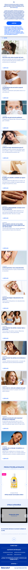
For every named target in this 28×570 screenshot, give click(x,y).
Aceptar (14, 23)
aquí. (17, 7)
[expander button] (14, 539)
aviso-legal (9, 554)
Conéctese (13, 545)
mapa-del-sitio (17, 554)
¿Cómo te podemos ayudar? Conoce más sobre (14, 558)
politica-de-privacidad (19, 552)
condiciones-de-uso (8, 552)
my (13, 563)
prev (2, 484)
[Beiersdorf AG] (5, 568)
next (26, 484)
